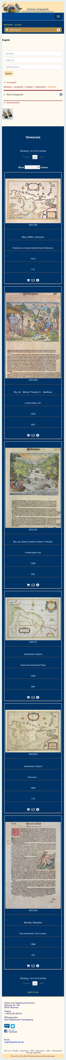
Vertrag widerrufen (33, 1052)
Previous (26, 157)
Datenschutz (40, 1051)
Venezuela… (33, 777)
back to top (33, 992)
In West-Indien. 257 (33, 403)
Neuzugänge (11, 82)
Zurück (18, 24)
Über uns (7, 1051)
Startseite (7, 87)
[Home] (29, 8)
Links (48, 1051)
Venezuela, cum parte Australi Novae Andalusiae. (33, 248)
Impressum (24, 1051)
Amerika (29, 87)
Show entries (33, 167)
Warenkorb (34, 30)
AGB (32, 1051)
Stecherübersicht (13, 103)
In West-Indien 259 (33, 553)
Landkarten (18, 87)
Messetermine (57, 1051)
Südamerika (40, 87)
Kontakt (15, 1051)
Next (42, 157)
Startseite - (9, 24)
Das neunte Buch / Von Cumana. (33, 933)
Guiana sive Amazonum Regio (33, 665)
